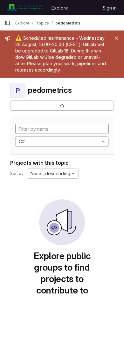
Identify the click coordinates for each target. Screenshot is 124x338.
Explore (60, 7)
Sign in (110, 7)
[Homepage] (24, 8)
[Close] (116, 38)
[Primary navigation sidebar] (8, 23)
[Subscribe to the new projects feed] (62, 105)
